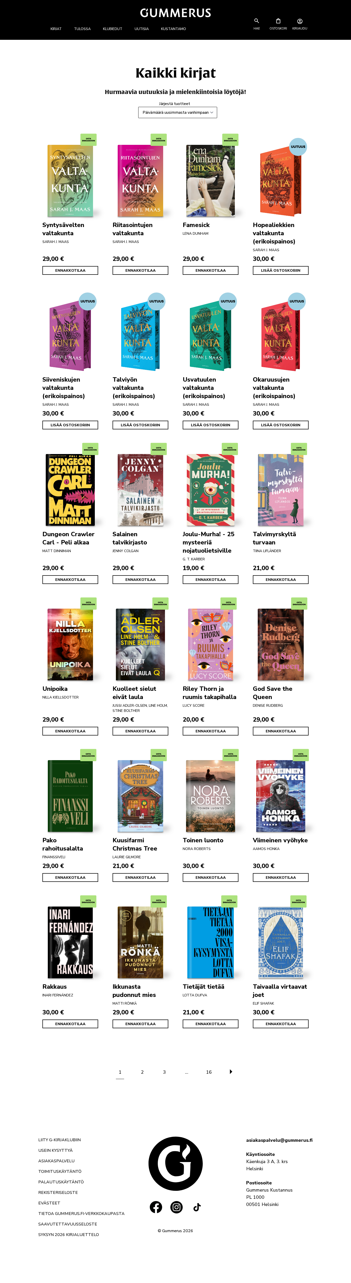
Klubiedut (112, 28)
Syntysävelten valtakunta (63, 229)
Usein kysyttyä (55, 1150)
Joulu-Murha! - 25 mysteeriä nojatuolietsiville (208, 542)
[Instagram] (176, 1207)
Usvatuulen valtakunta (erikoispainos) (204, 387)
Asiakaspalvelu (56, 1161)
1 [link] (120, 1072)
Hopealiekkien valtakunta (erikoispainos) (274, 233)
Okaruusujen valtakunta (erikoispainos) (274, 387)
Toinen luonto (203, 840)
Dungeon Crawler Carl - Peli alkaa (68, 538)
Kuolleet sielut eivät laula (134, 693)
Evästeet (49, 1203)
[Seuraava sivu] (231, 1072)
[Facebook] (156, 1207)
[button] (256, 28)
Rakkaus (54, 987)
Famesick (196, 225)
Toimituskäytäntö (59, 1171)
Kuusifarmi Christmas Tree (135, 844)
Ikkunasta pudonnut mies (134, 991)
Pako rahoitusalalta (62, 844)
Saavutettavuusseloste (67, 1224)
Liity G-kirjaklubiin (59, 1140)
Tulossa (82, 28)
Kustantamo (173, 28)
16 (209, 1072)
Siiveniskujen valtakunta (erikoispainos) (63, 387)
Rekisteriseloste (58, 1192)
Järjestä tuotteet (174, 104)
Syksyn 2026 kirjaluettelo (68, 1235)
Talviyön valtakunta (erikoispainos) (134, 387)
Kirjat (56, 28)
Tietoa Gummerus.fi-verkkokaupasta (81, 1213)
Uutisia (142, 28)
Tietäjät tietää (203, 987)
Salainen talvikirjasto (130, 538)
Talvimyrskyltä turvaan (274, 538)
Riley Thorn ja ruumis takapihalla (209, 693)
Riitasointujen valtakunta (133, 229)
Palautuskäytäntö (61, 1182)
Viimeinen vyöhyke (280, 840)
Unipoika (55, 689)
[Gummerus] (175, 12)
